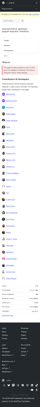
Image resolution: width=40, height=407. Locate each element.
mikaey (8, 186)
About (4, 328)
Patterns (24, 338)
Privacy (4, 338)
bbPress (6, 368)
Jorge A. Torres (11, 239)
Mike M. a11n (10, 160)
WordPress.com (8, 361)
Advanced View (7, 315)
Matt (4, 365)
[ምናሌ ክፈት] (37, 3)
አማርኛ (9, 380)
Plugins (23, 335)
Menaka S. (10, 252)
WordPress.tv (7, 355)
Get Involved (25, 345)
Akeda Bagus (10, 114)
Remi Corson (10, 206)
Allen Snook (10, 134)
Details (6, 40)
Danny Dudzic (11, 180)
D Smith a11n (10, 199)
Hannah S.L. (10, 167)
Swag (24, 355)
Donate (24, 352)
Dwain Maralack (12, 120)
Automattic (10, 107)
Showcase (24, 328)
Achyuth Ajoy (10, 272)
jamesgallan (10, 265)
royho (8, 127)
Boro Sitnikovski (12, 213)
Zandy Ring (10, 219)
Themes (24, 332)
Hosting (4, 335)
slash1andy (10, 140)
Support (5, 348)
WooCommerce (11, 101)
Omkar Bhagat (11, 278)
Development (8, 50)
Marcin (8, 232)
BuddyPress (7, 372)
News (4, 332)
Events (23, 348)
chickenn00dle (11, 259)
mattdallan (9, 246)
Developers (6, 352)
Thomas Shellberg (12, 173)
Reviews (7, 45)
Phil (7, 193)
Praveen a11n (10, 153)
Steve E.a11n (10, 147)
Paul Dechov (10, 226)
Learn (4, 345)
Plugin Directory (7, 9)
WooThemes (10, 94)
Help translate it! (34, 14)
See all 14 (35, 311)
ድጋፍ (5, 56)
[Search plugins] (22, 21)
